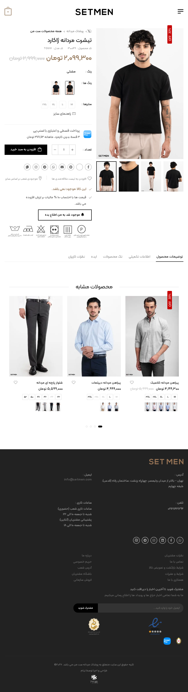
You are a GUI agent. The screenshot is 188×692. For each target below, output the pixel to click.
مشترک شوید (85, 608)
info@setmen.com (78, 479)
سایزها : (87, 104)
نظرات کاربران (76, 257)
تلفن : (179, 503)
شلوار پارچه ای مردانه (49, 382)
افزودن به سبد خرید (23, 149)
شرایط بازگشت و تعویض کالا (166, 568)
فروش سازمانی (83, 580)
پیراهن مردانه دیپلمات (106, 382)
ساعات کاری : (83, 503)
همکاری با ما (175, 580)
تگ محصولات (112, 257)
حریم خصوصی (82, 562)
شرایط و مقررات (174, 574)
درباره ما (87, 555)
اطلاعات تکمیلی (139, 257)
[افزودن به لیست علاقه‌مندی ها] (132, 382)
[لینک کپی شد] (27, 167)
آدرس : (179, 475)
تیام (83, 671)
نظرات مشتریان (174, 555)
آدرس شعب (84, 568)
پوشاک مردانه (75, 31)
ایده (94, 257)
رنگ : (89, 71)
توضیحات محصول (169, 257)
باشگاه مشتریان (82, 574)
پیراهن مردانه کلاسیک (164, 382)
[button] (100, 426)
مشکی (71, 71)
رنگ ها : (86, 83)
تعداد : (87, 149)
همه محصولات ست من (46, 31)
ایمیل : (87, 475)
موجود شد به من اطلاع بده (62, 214)
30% (169, 31)
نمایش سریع (152, 370)
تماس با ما (176, 562)
